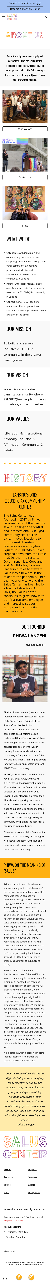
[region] (25, 6)
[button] (3, 17)
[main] (25, 68)
